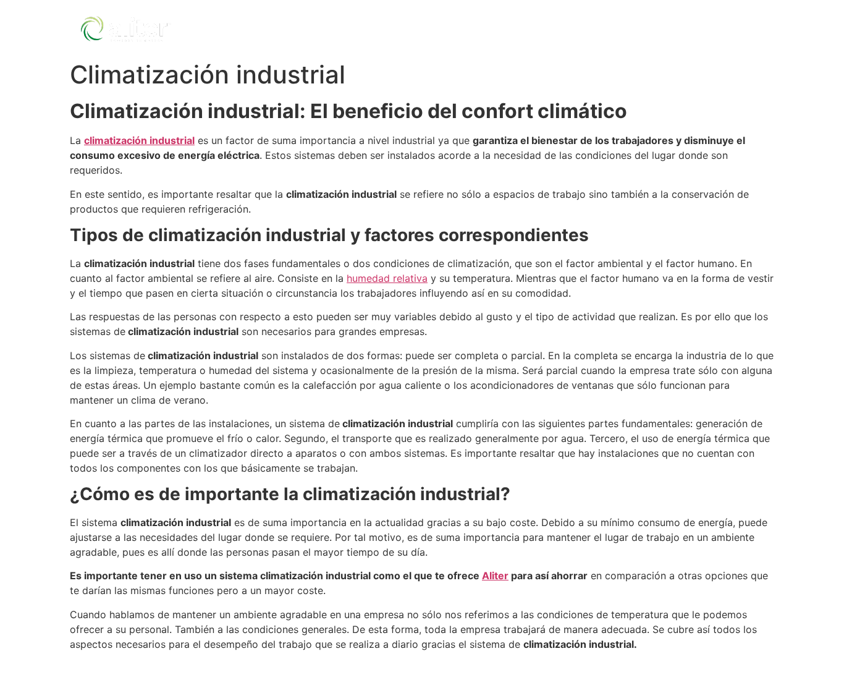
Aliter (495, 575)
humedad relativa (387, 278)
